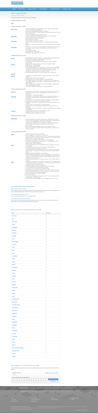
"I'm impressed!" (16, 304)
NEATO (13, 74)
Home (14, 9)
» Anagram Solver (34, 401)
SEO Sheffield (29, 409)
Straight (14, 270)
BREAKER (14, 36)
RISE (12, 162)
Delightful (14, 313)
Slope (13, 319)
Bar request (15, 310)
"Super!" (14, 356)
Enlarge (14, 276)
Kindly (13, 290)
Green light (14, 330)
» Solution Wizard (14, 401)
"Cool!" (13, 353)
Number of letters (16, 372)
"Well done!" (15, 307)
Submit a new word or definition (52, 373)
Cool (13, 238)
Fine (13, 253)
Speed (13, 264)
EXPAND (13, 97)
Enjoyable (14, 325)
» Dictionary (53, 398)
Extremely (14, 256)
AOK (12, 23)
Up (12, 218)
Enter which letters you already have (20, 377)
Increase (14, 230)
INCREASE (14, 119)
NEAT (12, 134)
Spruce (13, 345)
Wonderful (14, 302)
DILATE (13, 92)
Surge (13, 296)
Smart (13, 224)
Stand (13, 261)
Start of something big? (18, 347)
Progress (14, 316)
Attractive (14, 221)
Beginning (14, 227)
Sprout (13, 342)
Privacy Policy (78, 410)
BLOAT (13, 58)
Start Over (53, 381)
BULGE (13, 64)
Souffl (13, 339)
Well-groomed (15, 299)
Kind (13, 279)
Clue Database (43, 9)
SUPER (13, 76)
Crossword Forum (55, 9)
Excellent (14, 233)
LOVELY (13, 111)
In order (14, 333)
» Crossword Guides (54, 399)
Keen (13, 258)
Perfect (14, 244)
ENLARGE (14, 47)
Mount (13, 293)
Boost (13, 250)
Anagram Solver (67, 9)
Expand (14, 284)
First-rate (14, 215)
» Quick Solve (13, 399)
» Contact (72, 399)
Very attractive (15, 350)
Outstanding (15, 241)
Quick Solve (22, 9)
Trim (13, 247)
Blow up (14, 281)
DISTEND (13, 41)
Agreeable (14, 322)
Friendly (14, 236)
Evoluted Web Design (16, 409)
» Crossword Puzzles (74, 398)
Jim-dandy (14, 336)
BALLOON (14, 29)
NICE (12, 145)
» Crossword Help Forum (35, 399)
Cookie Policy (84, 410)
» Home (12, 398)
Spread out (14, 267)
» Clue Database (34, 398)
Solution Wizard (32, 9)
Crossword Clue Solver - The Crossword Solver (17, 3)
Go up (13, 327)
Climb (13, 273)
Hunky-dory (15, 287)
